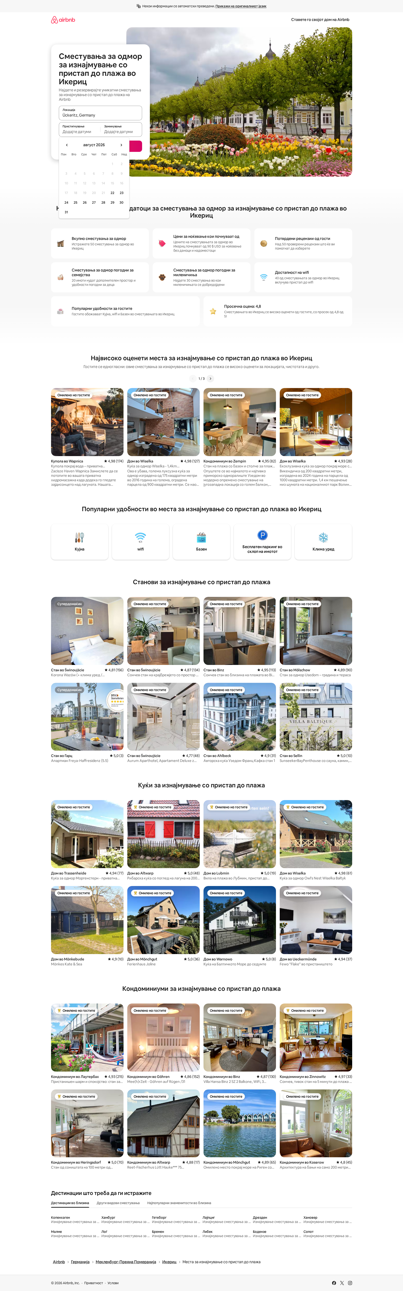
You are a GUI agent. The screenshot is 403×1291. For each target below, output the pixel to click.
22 (112, 193)
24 (66, 202)
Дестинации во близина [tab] (70, 1203)
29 (112, 202)
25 (75, 202)
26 (85, 202)
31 (66, 212)
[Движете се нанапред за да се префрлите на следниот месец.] (121, 145)
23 (122, 193)
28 (103, 202)
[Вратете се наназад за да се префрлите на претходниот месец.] (67, 145)
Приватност (93, 1283)
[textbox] (80, 131)
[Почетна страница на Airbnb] (63, 19)
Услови (113, 1283)
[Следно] (210, 378)
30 (122, 202)
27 (94, 202)
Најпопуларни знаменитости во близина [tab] (179, 1203)
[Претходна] (193, 378)
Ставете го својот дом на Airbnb (320, 19)
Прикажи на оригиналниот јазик (241, 6)
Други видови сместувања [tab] (118, 1203)
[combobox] (100, 115)
